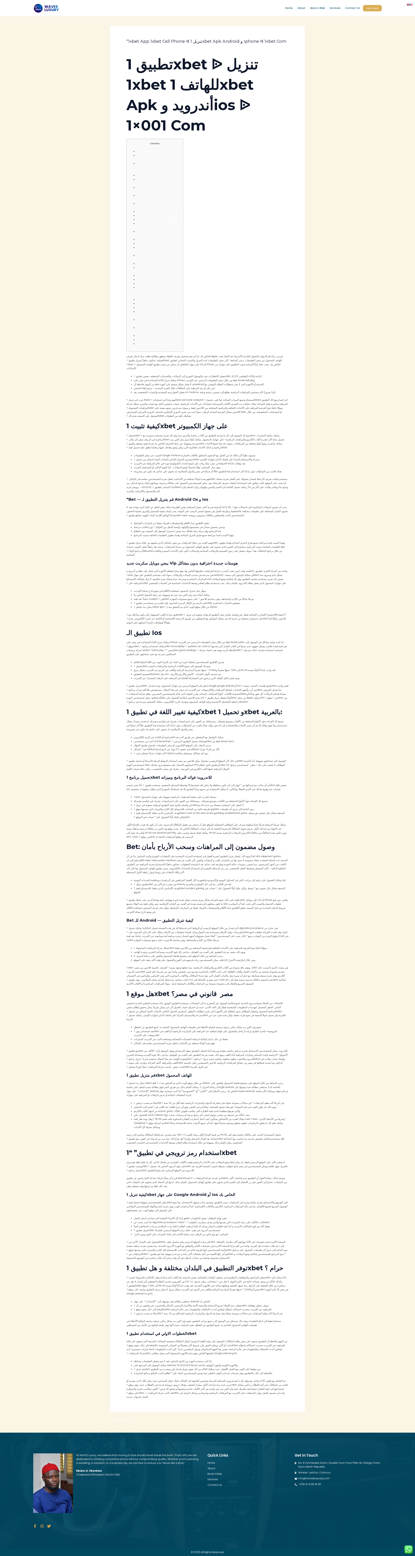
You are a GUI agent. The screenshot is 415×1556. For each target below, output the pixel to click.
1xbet (231, 447)
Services (335, 8)
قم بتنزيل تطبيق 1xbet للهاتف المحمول (156, 215)
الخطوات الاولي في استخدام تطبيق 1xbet (158, 239)
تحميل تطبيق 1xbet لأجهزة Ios (152, 303)
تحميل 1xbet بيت (145, 283)
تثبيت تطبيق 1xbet (146, 279)
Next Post (297, 1419)
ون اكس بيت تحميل (146, 335)
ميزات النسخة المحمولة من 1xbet (154, 307)
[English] (408, 4)
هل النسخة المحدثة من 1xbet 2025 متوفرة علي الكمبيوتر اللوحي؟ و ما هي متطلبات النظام (156, 291)
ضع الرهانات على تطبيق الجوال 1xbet (156, 299)
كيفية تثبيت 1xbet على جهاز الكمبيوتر (155, 151)
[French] (411, 4)
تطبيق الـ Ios (143, 175)
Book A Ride (317, 8)
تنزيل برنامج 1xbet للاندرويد (150, 339)
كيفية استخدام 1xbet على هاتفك (153, 263)
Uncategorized (136, 47)
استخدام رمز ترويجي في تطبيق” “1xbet (156, 219)
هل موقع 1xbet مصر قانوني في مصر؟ (156, 211)
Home (289, 8)
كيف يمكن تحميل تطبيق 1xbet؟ (152, 243)
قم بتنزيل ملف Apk (146, 275)
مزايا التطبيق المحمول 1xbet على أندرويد (157, 343)
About (301, 8)
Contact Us (352, 8)
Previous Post (120, 1419)
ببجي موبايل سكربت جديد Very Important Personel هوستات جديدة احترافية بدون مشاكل (158, 167)
